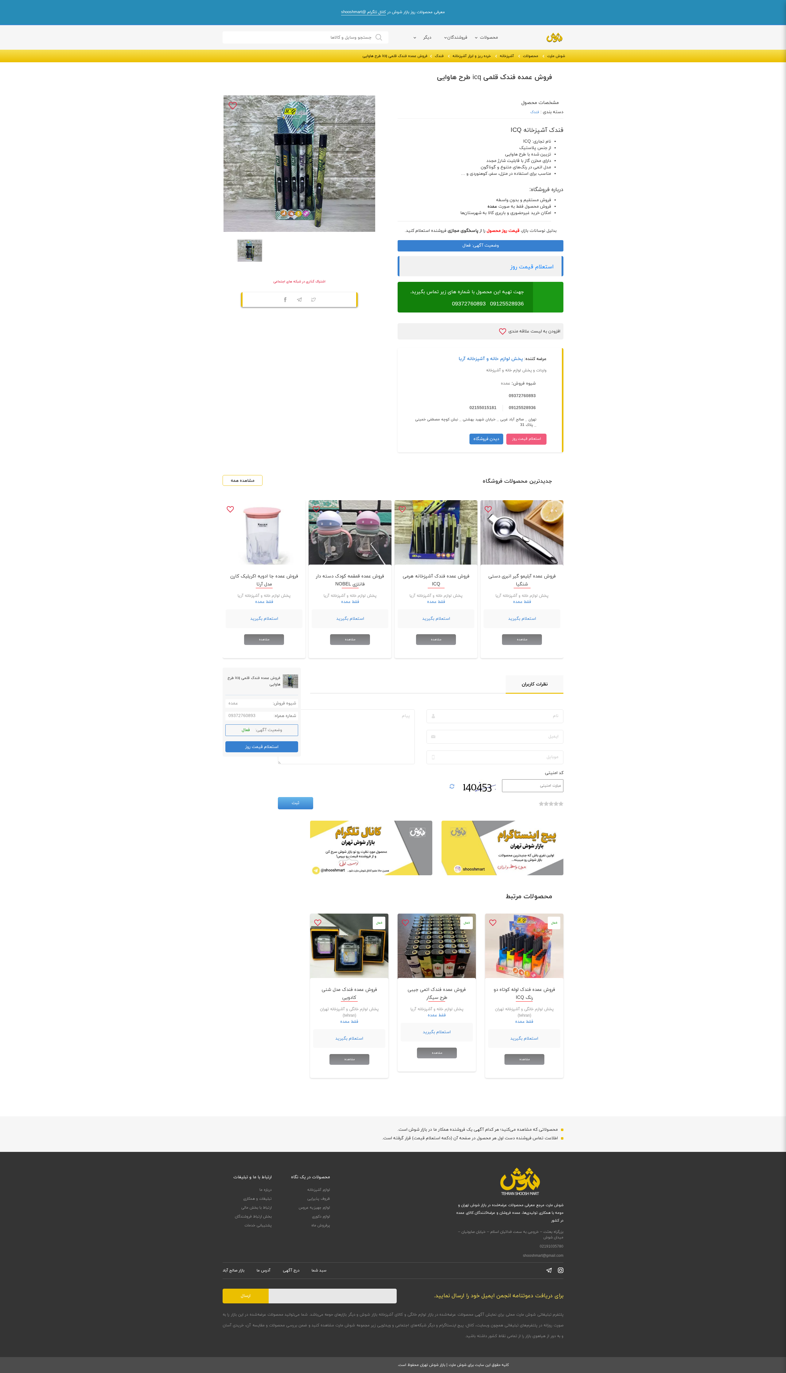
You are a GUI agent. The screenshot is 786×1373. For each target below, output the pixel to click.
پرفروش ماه (320, 1225)
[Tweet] (313, 300)
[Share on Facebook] (285, 300)
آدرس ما (263, 1270)
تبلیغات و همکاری (257, 1198)
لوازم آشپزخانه (318, 1189)
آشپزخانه (507, 56)
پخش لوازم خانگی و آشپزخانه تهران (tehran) (524, 1012)
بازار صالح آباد (233, 1270)
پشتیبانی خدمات (258, 1225)
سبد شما (319, 1270)
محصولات (489, 37)
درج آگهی (291, 1270)
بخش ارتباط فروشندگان (253, 1216)
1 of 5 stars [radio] (560, 806)
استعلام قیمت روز (532, 267)
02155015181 (482, 408)
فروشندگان (457, 37)
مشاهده (522, 639)
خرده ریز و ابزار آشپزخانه (472, 56)
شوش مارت (556, 56)
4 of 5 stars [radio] (546, 806)
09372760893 (469, 304)
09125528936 (507, 304)
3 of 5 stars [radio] (551, 806)
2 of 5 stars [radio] (556, 806)
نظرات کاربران (535, 684)
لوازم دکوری (321, 1216)
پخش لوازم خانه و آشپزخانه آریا (491, 359)
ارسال (246, 1296)
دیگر (427, 37)
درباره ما (265, 1189)
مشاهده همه (243, 481)
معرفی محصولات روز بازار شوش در (393, 12)
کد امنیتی (554, 773)
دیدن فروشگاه (486, 439)
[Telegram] (299, 300)
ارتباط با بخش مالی (256, 1207)
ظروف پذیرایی (318, 1198)
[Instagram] (560, 1270)
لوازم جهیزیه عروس (314, 1207)
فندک (439, 56)
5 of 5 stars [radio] (541, 806)
